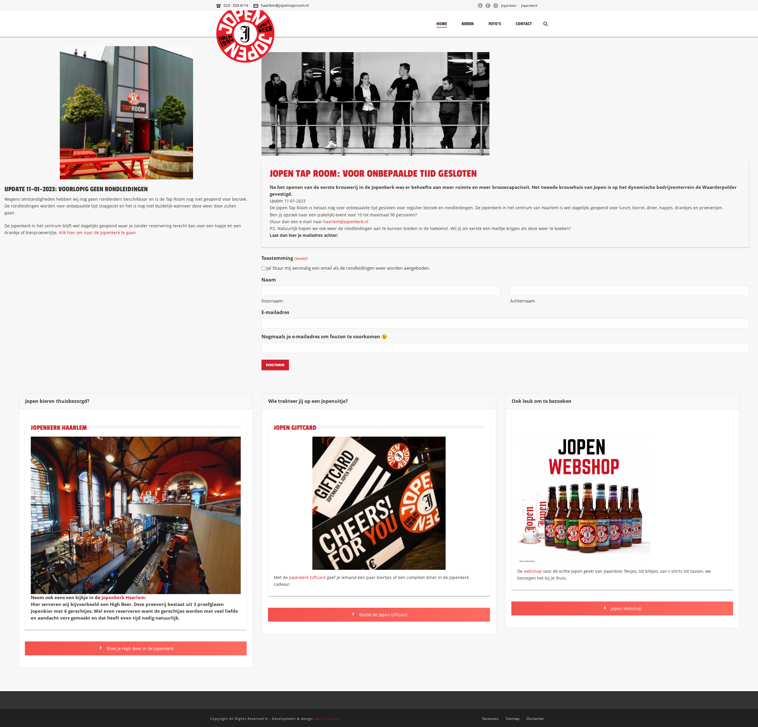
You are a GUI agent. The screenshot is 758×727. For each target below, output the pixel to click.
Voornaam (272, 301)
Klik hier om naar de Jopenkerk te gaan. (98, 232)
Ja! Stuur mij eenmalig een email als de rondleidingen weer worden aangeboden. (348, 268)
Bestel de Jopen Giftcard (382, 614)
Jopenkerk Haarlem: (124, 597)
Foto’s (495, 23)
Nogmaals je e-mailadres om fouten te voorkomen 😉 (324, 336)
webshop (533, 571)
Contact (524, 23)
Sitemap (512, 718)
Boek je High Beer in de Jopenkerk (139, 648)
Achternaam (522, 301)
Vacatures (490, 718)
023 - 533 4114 (236, 5)
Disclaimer (535, 718)
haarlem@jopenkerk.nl (345, 221)
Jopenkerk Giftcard (307, 577)
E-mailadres (275, 312)
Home (441, 23)
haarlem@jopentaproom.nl (285, 5)
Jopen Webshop (626, 608)
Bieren (468, 23)
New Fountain (327, 718)
